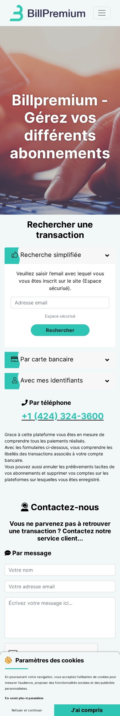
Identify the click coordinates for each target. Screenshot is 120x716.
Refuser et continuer (27, 710)
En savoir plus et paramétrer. (24, 698)
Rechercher (60, 330)
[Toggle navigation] (101, 13)
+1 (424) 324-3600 (63, 416)
